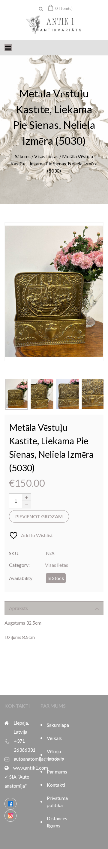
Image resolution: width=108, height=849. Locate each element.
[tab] (54, 608)
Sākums (23, 156)
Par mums (57, 771)
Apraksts (18, 608)
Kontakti (56, 785)
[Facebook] (10, 804)
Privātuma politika (57, 801)
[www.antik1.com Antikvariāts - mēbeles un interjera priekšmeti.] (54, 25)
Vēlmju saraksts (55, 754)
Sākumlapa (57, 725)
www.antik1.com (30, 768)
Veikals (54, 738)
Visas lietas (46, 156)
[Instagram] (10, 816)
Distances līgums (57, 821)
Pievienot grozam (39, 516)
